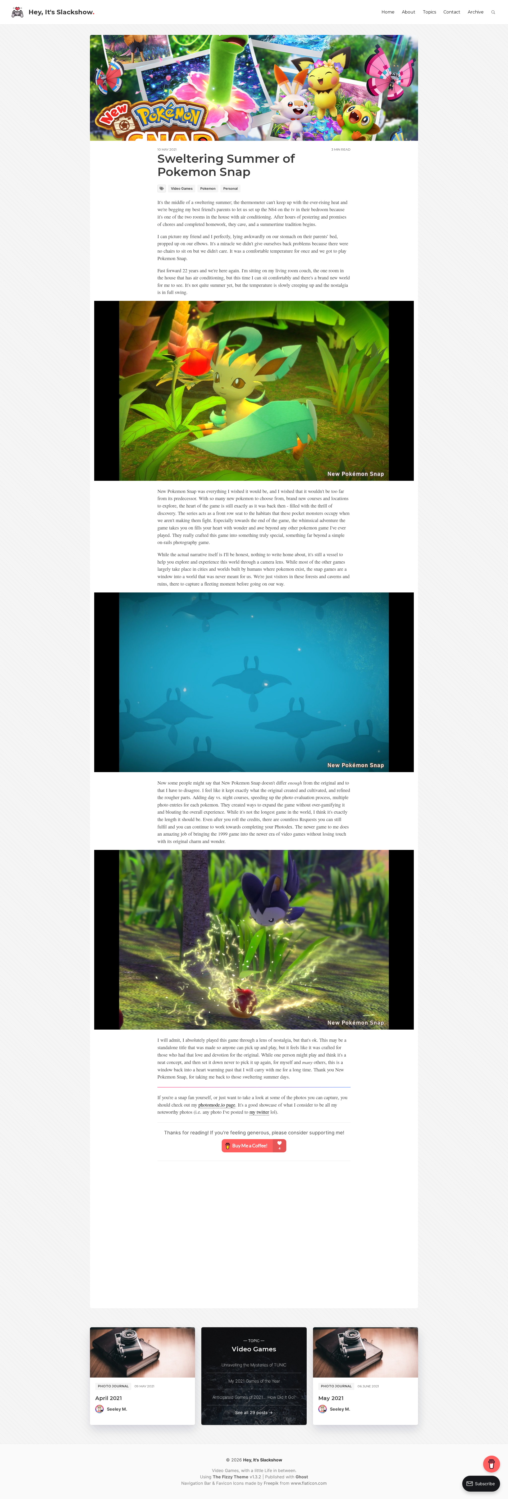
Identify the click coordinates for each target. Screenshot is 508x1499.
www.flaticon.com (309, 1483)
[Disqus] (254, 1233)
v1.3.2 (237, 1476)
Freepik (271, 1483)
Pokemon (208, 189)
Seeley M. (117, 1409)
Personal (230, 189)
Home (388, 12)
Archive (476, 12)
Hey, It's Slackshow (61, 12)
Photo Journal (113, 1386)
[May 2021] (365, 1352)
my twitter (259, 1112)
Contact (451, 12)
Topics (429, 12)
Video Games (182, 189)
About (408, 12)
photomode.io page (216, 1105)
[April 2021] (142, 1352)
